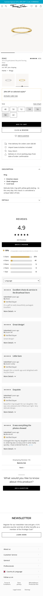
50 (13, 109)
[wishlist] (31, 6)
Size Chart (37, 104)
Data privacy (19, 583)
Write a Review (21, 245)
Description (7, 169)
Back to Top (21, 463)
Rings (11, 71)
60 (13, 115)
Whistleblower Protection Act (33, 583)
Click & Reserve (21, 130)
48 (5, 109)
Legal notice (17, 590)
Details (5, 200)
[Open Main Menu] (2, 6)
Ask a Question (21, 488)
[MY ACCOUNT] (36, 6)
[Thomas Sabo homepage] (6, 6)
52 (21, 109)
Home (4, 71)
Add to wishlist (23, 136)
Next (21, 467)
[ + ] (30, 445)
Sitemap (27, 590)
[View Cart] (40, 6)
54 (30, 109)
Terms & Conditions (7, 583)
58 (5, 115)
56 (38, 109)
